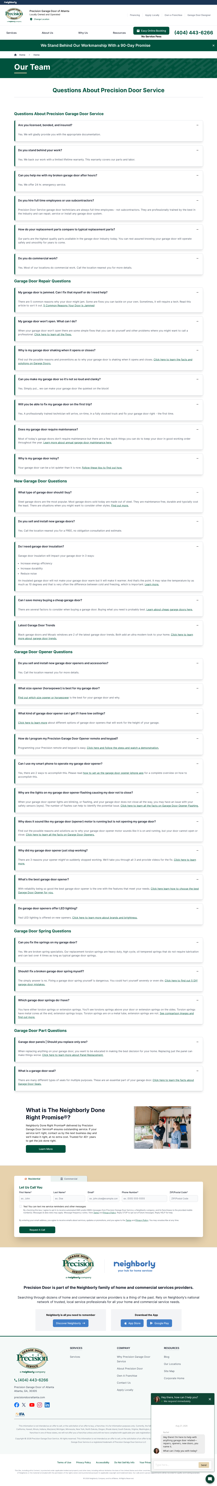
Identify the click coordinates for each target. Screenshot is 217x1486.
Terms (96, 1212)
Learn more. (152, 584)
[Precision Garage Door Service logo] (14, 15)
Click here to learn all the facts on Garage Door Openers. (60, 834)
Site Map (169, 1371)
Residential (34, 1178)
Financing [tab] (135, 15)
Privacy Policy (109, 1212)
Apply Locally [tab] (152, 15)
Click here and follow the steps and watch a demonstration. (123, 747)
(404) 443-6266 (33, 1380)
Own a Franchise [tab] (173, 15)
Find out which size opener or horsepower (43, 697)
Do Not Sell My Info (124, 1462)
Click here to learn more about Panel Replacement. (72, 1055)
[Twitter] (24, 1404)
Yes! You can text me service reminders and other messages (54, 1206)
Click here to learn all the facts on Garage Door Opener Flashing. (160, 805)
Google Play (161, 1323)
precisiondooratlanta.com (29, 1397)
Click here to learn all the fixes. (53, 334)
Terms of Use (64, 1462)
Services (75, 1356)
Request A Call (37, 1229)
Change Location (41, 19)
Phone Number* (130, 1192)
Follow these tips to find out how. (102, 467)
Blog (166, 1356)
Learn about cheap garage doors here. (169, 609)
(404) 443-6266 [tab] (193, 32)
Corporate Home (174, 1378)
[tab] (11, 33)
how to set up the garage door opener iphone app (113, 772)
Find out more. (120, 505)
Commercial (70, 1178)
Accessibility (102, 1462)
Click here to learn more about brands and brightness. (104, 917)
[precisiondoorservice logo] (38, 1360)
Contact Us (124, 1382)
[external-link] (196, 45)
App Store (134, 1323)
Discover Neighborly (68, 1323)
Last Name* (59, 1192)
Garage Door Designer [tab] (199, 15)
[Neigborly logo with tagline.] (134, 1266)
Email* (91, 1192)
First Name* (25, 1192)
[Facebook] (16, 1404)
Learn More (207, 45)
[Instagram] (39, 1404)
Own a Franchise (127, 1375)
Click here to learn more (32, 722)
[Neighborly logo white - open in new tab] (10, 2)
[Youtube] (31, 1404)
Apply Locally (125, 1389)
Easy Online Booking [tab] (153, 30)
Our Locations (172, 1363)
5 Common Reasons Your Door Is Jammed (69, 305)
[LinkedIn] (47, 1404)
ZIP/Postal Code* (179, 1192)
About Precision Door (130, 1368)
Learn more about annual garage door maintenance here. (77, 442)
